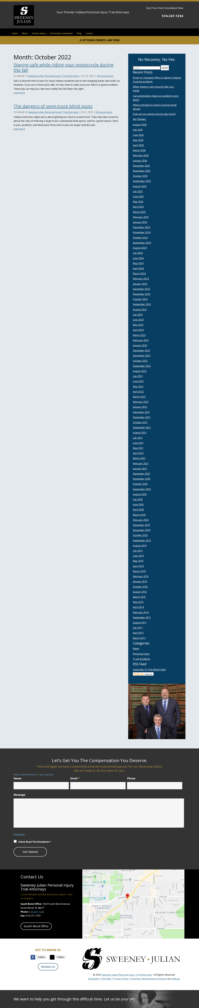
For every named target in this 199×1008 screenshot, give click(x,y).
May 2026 (138, 140)
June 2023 (138, 319)
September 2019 (142, 540)
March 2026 (139, 150)
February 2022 (141, 401)
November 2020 (141, 478)
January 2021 (140, 468)
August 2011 (140, 622)
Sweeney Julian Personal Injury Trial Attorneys (53, 76)
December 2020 (141, 473)
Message (19, 794)
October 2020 (140, 484)
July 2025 (138, 191)
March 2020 (139, 514)
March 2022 (139, 396)
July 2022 (138, 376)
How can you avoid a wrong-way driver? (154, 114)
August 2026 (140, 124)
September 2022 (142, 366)
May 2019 (138, 561)
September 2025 (142, 181)
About (25, 33)
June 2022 (138, 381)
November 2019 (141, 530)
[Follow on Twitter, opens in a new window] (52, 957)
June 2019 (138, 555)
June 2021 (138, 443)
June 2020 (138, 504)
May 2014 (138, 602)
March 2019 (139, 571)
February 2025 (141, 217)
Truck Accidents (141, 659)
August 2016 (140, 591)
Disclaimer (19, 834)
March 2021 (139, 458)
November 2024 (141, 232)
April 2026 (138, 145)
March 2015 (139, 597)
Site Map (106, 978)
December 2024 (141, 227)
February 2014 (141, 612)
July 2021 (138, 437)
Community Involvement (61, 33)
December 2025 (141, 165)
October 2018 (140, 586)
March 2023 (139, 335)
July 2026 (138, 129)
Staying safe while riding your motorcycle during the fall (63, 67)
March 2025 (139, 212)
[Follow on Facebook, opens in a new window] (33, 957)
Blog (79, 33)
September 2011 (142, 617)
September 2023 (142, 304)
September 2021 (142, 427)
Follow (41, 957)
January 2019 (140, 581)
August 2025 (140, 186)
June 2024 (138, 258)
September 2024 (142, 242)
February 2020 (141, 520)
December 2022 (141, 350)
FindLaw (175, 978)
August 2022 (140, 371)
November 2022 (141, 355)
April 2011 (138, 632)
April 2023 (138, 330)
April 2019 (138, 566)
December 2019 (141, 525)
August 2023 (140, 309)
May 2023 (138, 324)
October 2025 (140, 176)
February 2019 (141, 576)
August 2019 (140, 545)
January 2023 (140, 345)
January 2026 (140, 160)
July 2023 (138, 314)
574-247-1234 (172, 16)
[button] (196, 987)
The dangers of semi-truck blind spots (53, 106)
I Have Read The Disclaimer (35, 841)
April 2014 (138, 607)
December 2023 (141, 289)
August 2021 (140, 432)
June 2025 (138, 196)
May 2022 (138, 386)
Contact (89, 33)
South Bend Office (36, 926)
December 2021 (141, 412)
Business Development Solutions (149, 978)
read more (19, 92)
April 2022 (138, 391)
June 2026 (138, 135)
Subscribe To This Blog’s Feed (149, 669)
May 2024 (138, 263)
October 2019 (140, 535)
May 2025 (138, 201)
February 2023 (141, 340)
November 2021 (141, 417)
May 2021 (138, 448)
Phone (131, 778)
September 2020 (142, 489)
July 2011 (138, 627)
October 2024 (140, 237)
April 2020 (138, 509)
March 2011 (139, 638)
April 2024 (138, 268)
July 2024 (138, 253)
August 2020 (140, 494)
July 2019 (138, 550)
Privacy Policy (121, 978)
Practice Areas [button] (38, 33)
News (136, 648)
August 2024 (140, 247)
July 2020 (138, 499)
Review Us (48, 967)
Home (15, 33)
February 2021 (141, 463)
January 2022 (140, 407)
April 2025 (138, 206)
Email (75, 778)
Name (17, 778)
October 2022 (140, 360)
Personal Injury (105, 76)
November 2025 (141, 170)
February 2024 (141, 278)
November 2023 (141, 294)
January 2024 (140, 284)
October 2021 (140, 422)
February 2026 (141, 155)
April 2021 (138, 453)
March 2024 (139, 273)
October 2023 (140, 299)
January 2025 (140, 222)
